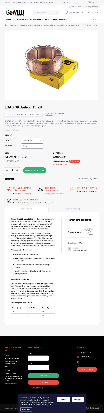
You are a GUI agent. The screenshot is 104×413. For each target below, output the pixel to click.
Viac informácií (47, 404)
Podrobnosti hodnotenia (34, 114)
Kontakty (7, 2)
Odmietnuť (64, 400)
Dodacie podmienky (11, 383)
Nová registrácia (43, 382)
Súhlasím (77, 400)
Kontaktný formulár (87, 369)
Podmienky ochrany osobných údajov (42, 2)
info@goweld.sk (86, 353)
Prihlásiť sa (43, 376)
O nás (6, 367)
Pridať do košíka (31, 170)
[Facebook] (78, 361)
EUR (93, 2)
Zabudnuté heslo (37, 388)
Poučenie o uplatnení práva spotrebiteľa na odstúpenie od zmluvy (13, 378)
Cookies (7, 370)
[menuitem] (9, 20)
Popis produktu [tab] (26, 209)
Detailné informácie (11, 130)
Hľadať (57, 13)
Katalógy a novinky (11, 373)
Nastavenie (26, 409)
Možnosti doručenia (60, 164)
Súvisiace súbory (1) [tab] (72, 209)
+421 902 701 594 (86, 357)
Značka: (49, 115)
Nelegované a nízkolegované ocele (80, 249)
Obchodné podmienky (20, 2)
